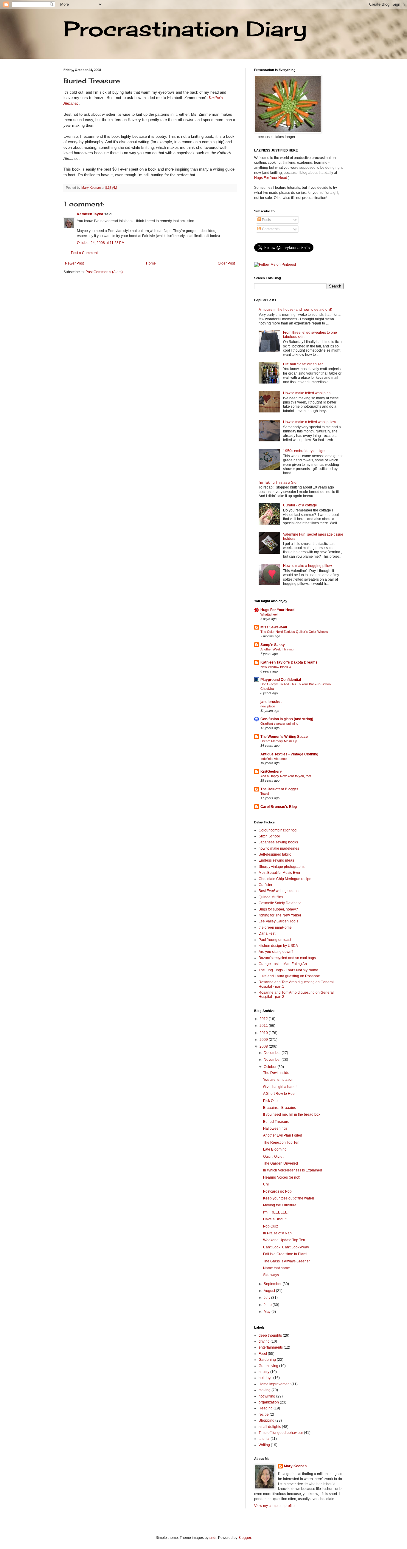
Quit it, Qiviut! (273, 1156)
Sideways (271, 1275)
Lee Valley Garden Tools (278, 921)
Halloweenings (275, 1128)
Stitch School (269, 836)
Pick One (270, 1101)
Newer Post (74, 263)
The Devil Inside (276, 1073)
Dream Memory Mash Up (278, 741)
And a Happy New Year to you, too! (285, 776)
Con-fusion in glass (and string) (286, 719)
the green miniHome (275, 927)
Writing (264, 1445)
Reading (266, 1408)
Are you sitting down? (276, 952)
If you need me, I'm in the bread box (291, 1114)
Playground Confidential (280, 680)
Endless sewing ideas (276, 860)
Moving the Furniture (279, 1205)
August (270, 1291)
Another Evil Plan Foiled (282, 1135)
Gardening (267, 1360)
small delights (270, 1427)
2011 (264, 1026)
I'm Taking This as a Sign (279, 482)
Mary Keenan (295, 1466)
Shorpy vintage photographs (282, 867)
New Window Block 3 (275, 667)
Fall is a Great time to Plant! (285, 1254)
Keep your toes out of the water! (288, 1198)
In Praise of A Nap (277, 1233)
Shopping (266, 1420)
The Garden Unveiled (280, 1163)
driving (264, 1341)
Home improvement (275, 1384)
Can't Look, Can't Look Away (286, 1247)
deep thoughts (270, 1335)
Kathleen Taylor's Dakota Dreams (289, 662)
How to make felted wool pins (306, 393)
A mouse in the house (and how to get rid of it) (295, 309)
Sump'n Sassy (272, 645)
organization (269, 1402)
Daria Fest (267, 933)
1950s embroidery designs (304, 451)
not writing (267, 1396)
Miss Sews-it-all (273, 627)
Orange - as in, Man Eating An (283, 964)
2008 (264, 1046)
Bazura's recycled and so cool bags (287, 958)
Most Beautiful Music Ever (279, 873)
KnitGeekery (271, 771)
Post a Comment (84, 253)
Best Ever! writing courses (279, 891)
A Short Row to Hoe (279, 1094)
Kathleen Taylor (90, 214)
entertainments (271, 1347)
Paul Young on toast (275, 940)
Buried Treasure (276, 1122)
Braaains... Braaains (279, 1108)
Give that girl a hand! (279, 1087)
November (273, 1060)
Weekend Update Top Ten (284, 1240)
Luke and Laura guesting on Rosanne (289, 976)
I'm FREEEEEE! (275, 1212)
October (270, 1067)
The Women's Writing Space (284, 737)
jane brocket (271, 702)
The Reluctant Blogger (279, 789)
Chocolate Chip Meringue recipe (285, 879)
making (265, 1390)
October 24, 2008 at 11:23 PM (101, 243)
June (268, 1305)
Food (263, 1354)
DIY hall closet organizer (303, 364)
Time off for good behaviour (281, 1433)
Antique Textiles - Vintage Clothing (289, 754)
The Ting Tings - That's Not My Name (288, 970)
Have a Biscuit (274, 1219)
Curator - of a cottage (300, 505)
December (273, 1053)
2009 (264, 1040)
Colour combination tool (278, 830)
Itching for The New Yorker (280, 915)
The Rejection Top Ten (281, 1142)
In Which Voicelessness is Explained (292, 1170)
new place (267, 706)
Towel (264, 793)
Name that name (276, 1268)
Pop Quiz (270, 1226)
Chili (267, 1184)
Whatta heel (268, 614)
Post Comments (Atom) (104, 272)
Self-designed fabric (275, 854)
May (267, 1312)
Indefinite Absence (273, 758)
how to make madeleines (279, 848)
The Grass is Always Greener (286, 1261)
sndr (212, 1538)
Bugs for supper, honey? (278, 909)
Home (151, 263)
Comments (270, 229)
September (273, 1284)
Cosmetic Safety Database (280, 903)
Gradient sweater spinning (279, 723)
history (264, 1372)
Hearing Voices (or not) (281, 1177)
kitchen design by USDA (278, 946)
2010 (264, 1033)
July (267, 1298)
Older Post (226, 263)
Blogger (244, 1538)
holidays (265, 1378)
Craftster (265, 885)
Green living (268, 1366)
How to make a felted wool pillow (309, 422)
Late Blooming (275, 1149)
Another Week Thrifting (276, 649)
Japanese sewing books (278, 842)
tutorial (264, 1439)
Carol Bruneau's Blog (278, 807)
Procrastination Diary (185, 28)
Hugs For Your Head (270, 178)
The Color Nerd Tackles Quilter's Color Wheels (294, 631)
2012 (264, 1019)
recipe (264, 1414)
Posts (266, 220)
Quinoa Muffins (271, 897)
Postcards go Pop (277, 1191)
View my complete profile (274, 1506)
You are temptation (278, 1080)
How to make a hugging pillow (307, 566)
